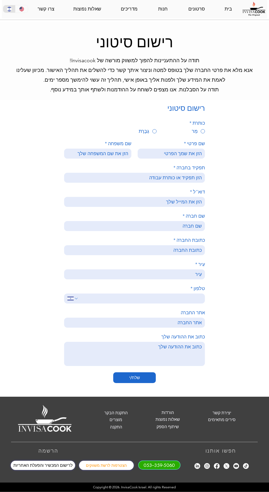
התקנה (116, 427)
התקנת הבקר (116, 412)
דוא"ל (197, 192)
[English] (21, 9)
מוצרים (116, 419)
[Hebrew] (9, 9)
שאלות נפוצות (168, 419)
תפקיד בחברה (189, 168)
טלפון (197, 288)
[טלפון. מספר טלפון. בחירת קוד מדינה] (73, 298)
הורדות (168, 412)
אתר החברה (193, 313)
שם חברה (194, 216)
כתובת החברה (189, 240)
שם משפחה (118, 143)
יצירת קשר (222, 412)
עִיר (200, 264)
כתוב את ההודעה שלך (183, 337)
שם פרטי (194, 143)
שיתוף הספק (168, 426)
